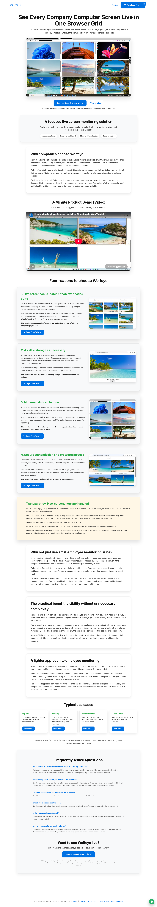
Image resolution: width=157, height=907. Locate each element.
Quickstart (92, 901)
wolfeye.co (15, 5)
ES (149, 4)
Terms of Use (104, 901)
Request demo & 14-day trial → (70, 103)
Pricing (115, 5)
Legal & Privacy (117, 901)
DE (139, 4)
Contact (83, 901)
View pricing (95, 103)
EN (144, 4)
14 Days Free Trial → (133, 5)
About (75, 901)
